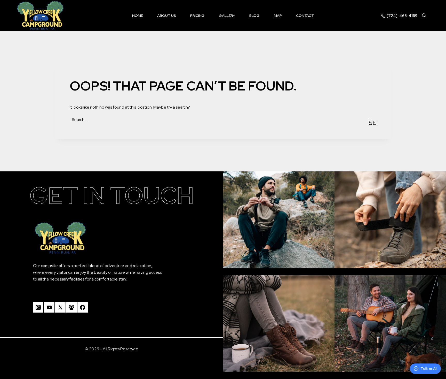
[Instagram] (38, 307)
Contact (305, 15)
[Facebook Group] (71, 307)
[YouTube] (49, 307)
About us (166, 15)
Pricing (197, 15)
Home (137, 15)
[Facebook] (82, 307)
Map (278, 15)
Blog (254, 15)
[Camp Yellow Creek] (40, 15)
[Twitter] (60, 307)
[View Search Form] (426, 16)
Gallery (227, 15)
